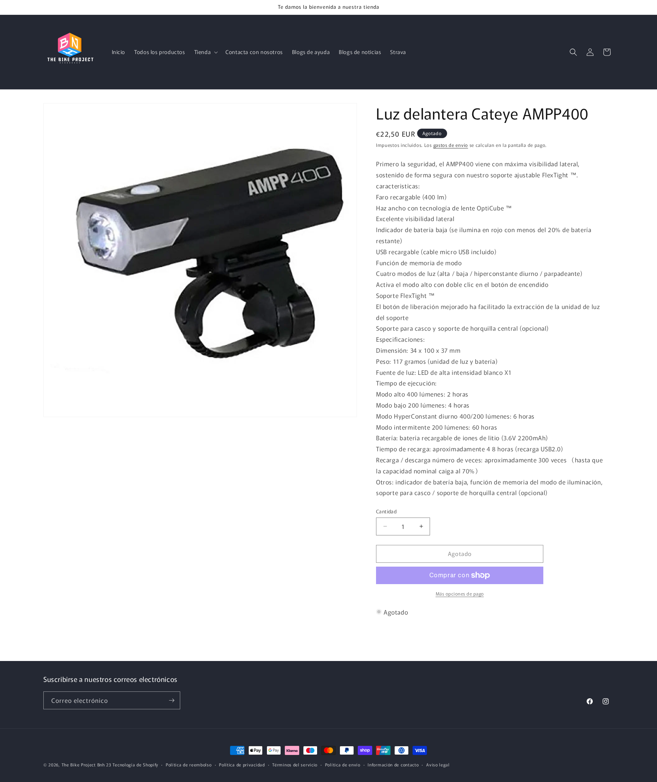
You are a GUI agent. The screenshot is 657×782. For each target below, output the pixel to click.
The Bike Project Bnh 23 (86, 764)
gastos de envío (450, 145)
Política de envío (342, 764)
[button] (205, 52)
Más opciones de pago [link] (460, 593)
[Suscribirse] (171, 700)
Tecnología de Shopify (135, 764)
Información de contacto (393, 764)
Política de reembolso (189, 764)
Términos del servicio (294, 764)
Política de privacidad (242, 764)
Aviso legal (438, 764)
